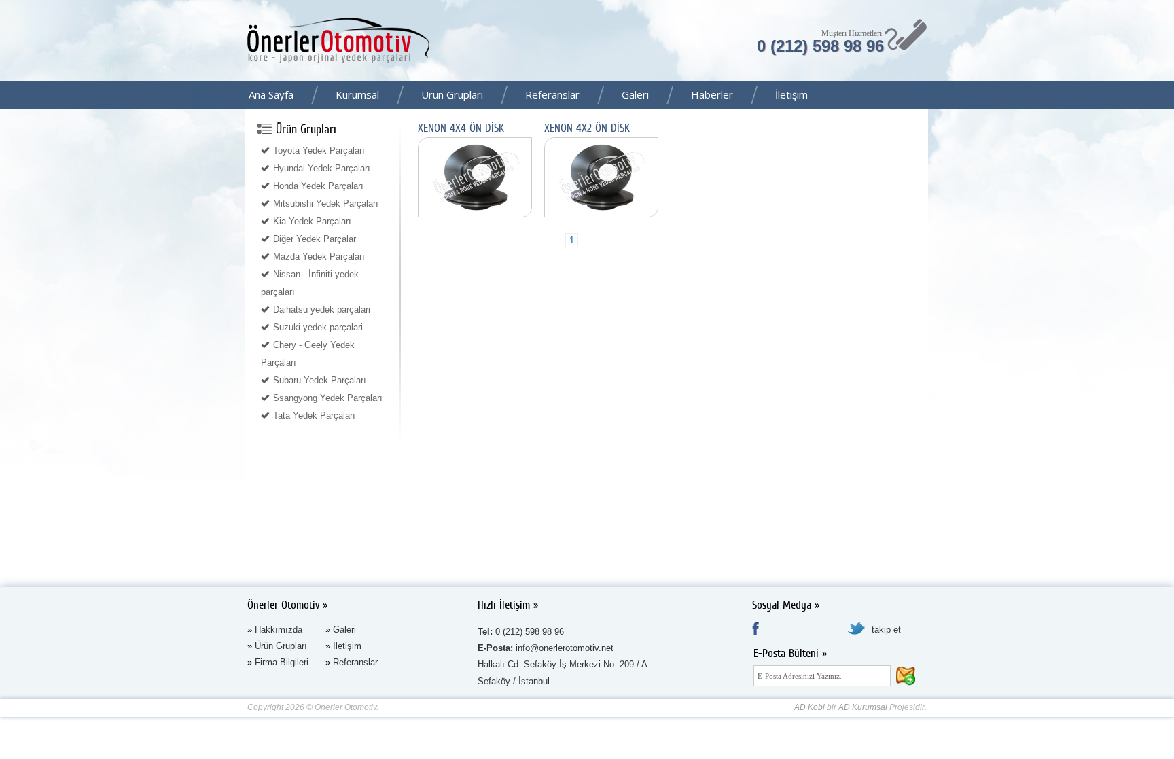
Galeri (635, 94)
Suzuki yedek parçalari (318, 327)
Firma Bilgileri (281, 662)
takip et (886, 629)
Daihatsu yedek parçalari (321, 309)
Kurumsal (357, 94)
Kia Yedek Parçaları (312, 221)
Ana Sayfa (271, 94)
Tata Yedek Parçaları (314, 415)
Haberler (712, 94)
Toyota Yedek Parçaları (319, 150)
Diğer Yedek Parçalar (314, 239)
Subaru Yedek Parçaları (319, 380)
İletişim (791, 94)
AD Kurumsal (862, 707)
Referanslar (552, 94)
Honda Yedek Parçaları (318, 186)
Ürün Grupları (452, 94)
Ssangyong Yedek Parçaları (328, 398)
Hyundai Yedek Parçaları (321, 168)
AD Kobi (809, 707)
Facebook (1159, 96)
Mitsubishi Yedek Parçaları (325, 203)
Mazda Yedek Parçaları (319, 256)
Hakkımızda (278, 629)
